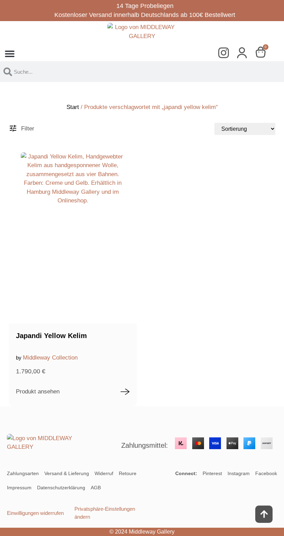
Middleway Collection (50, 357)
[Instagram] (226, 53)
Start (72, 107)
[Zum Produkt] (125, 391)
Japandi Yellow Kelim (51, 335)
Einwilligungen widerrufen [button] (35, 513)
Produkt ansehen (38, 391)
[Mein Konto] (244, 53)
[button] (9, 53)
